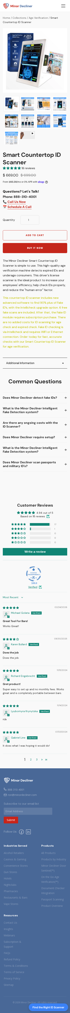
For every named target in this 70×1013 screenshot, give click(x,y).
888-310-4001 (16, 789)
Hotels (8, 878)
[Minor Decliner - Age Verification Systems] (18, 6)
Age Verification (38, 17)
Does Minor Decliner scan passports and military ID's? (29, 464)
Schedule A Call (19, 207)
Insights (8, 929)
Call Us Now (16, 202)
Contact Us (10, 922)
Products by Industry (53, 859)
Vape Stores (11, 904)
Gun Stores (10, 872)
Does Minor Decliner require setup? (29, 437)
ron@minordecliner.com (22, 795)
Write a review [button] (35, 552)
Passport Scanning (52, 899)
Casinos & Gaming (15, 859)
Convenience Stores (16, 865)
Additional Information (20, 363)
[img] (11, 607)
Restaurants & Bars (15, 897)
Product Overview (52, 906)
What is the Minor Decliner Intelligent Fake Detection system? (30, 410)
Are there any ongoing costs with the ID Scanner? (30, 424)
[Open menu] (63, 6)
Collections (19, 17)
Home (6, 17)
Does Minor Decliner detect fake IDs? (30, 398)
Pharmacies (11, 891)
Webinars (9, 935)
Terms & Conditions (16, 965)
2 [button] (31, 759)
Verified (32, 587)
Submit (11, 820)
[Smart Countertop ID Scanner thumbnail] (11, 103)
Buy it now (35, 248)
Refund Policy (12, 959)
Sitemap (9, 985)
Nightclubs (10, 885)
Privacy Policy (12, 978)
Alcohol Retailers (14, 853)
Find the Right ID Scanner (48, 1007)
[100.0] (33, 573)
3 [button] (37, 759)
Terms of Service (14, 972)
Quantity (9, 220)
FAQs (7, 953)
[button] (12, 168)
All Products (48, 853)
